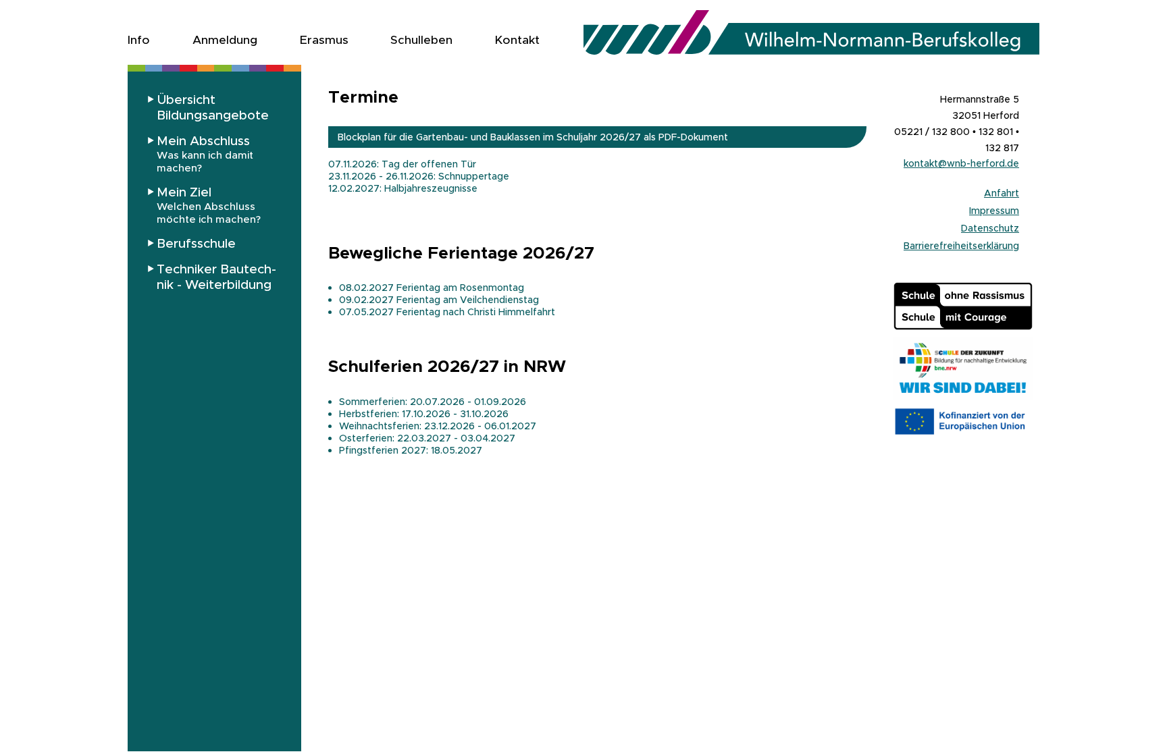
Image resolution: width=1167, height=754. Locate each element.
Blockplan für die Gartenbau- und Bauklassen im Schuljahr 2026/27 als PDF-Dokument (533, 137)
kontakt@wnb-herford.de (961, 163)
